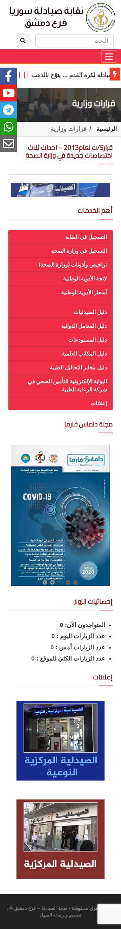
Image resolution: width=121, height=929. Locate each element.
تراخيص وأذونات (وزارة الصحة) (73, 264)
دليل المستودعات (87, 339)
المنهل (46, 915)
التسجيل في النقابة (86, 236)
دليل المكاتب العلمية (84, 353)
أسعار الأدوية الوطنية (84, 292)
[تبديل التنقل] (109, 56)
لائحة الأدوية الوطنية (85, 278)
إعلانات (99, 403)
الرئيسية (106, 128)
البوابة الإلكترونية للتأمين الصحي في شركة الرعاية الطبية (67, 385)
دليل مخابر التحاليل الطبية (78, 367)
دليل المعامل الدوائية (84, 325)
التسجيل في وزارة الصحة (79, 250)
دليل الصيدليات (90, 312)
